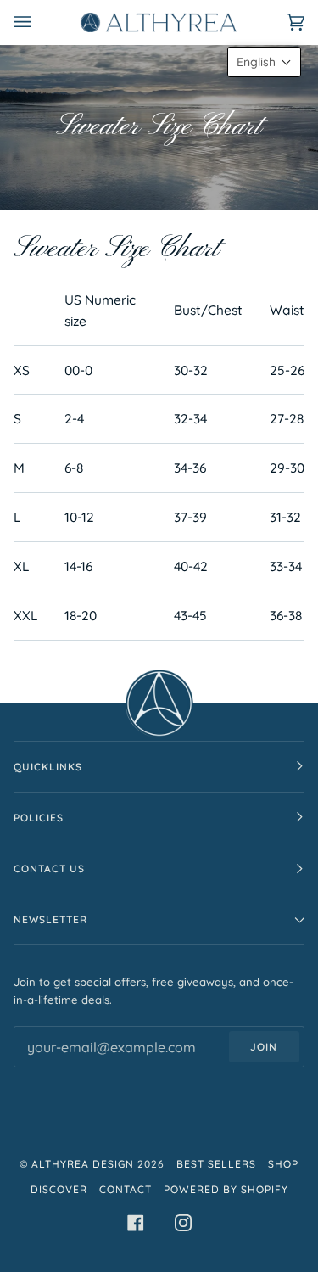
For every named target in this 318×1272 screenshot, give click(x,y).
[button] (264, 62)
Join (263, 1046)
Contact (125, 1189)
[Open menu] (39, 22)
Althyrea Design (82, 1163)
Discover (59, 1189)
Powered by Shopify (226, 1189)
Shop (283, 1163)
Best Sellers (216, 1163)
